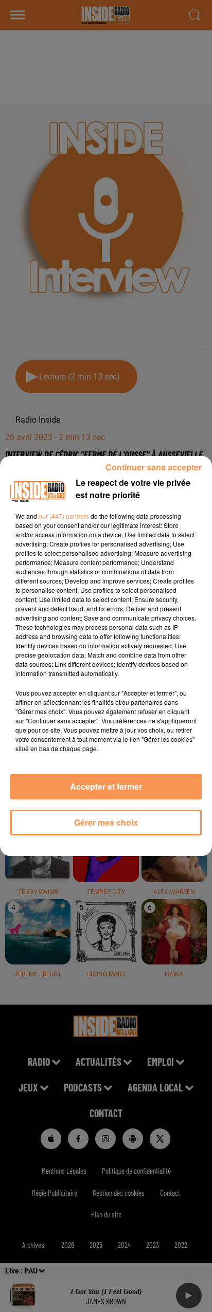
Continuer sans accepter (153, 467)
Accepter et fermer (106, 786)
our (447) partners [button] (64, 516)
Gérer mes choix (106, 822)
